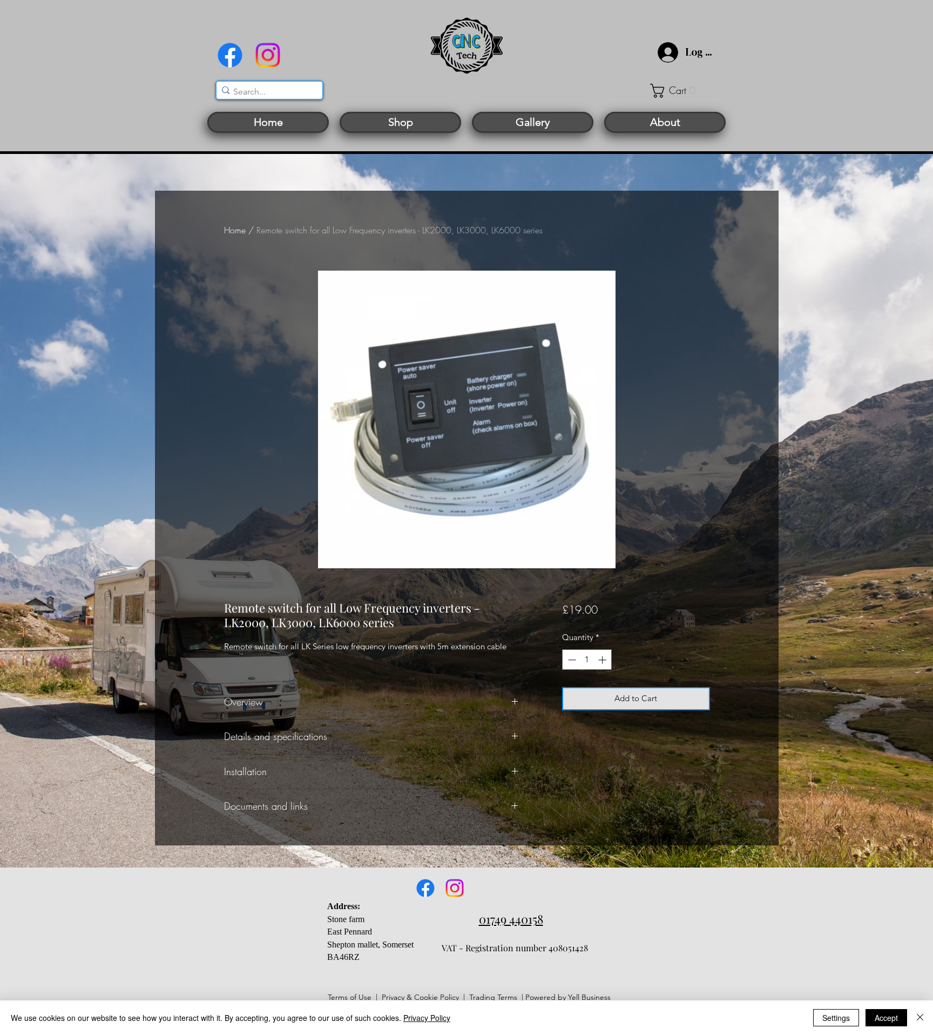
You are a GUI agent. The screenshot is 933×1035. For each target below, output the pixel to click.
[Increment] (603, 660)
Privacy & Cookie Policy (420, 997)
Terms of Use (349, 997)
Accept (886, 1017)
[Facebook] (230, 55)
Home (235, 230)
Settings (836, 1017)
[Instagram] (268, 55)
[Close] (920, 1017)
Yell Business (589, 997)
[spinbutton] (587, 660)
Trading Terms (493, 997)
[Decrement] (571, 660)
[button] (679, 91)
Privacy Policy (426, 1017)
